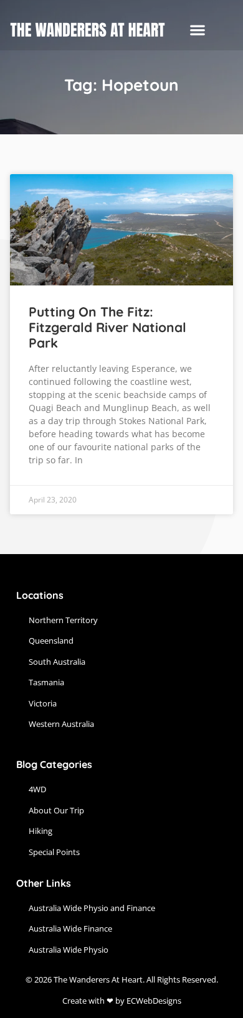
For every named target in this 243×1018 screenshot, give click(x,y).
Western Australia (61, 723)
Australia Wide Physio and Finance (92, 908)
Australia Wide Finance (70, 928)
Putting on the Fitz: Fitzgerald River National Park (107, 327)
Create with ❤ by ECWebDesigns (121, 1000)
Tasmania (46, 682)
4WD (37, 789)
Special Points (54, 852)
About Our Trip (56, 810)
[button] (197, 30)
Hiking (40, 830)
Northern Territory (63, 620)
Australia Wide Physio (68, 949)
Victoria (43, 703)
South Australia (57, 661)
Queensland (51, 640)
